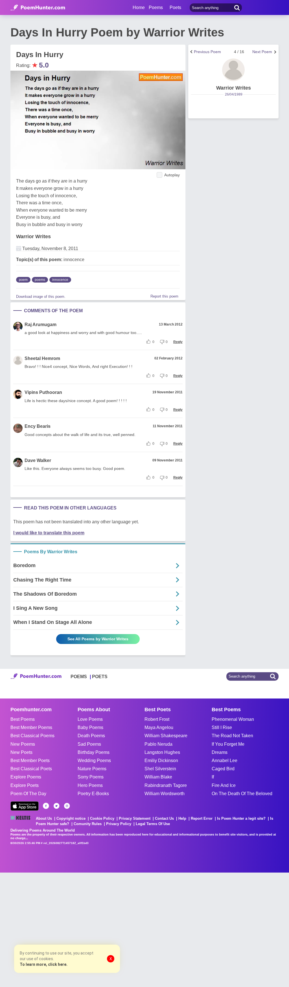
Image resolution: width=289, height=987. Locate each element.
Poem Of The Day (28, 793)
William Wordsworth (164, 793)
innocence (60, 280)
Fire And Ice (224, 785)
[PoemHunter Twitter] (56, 806)
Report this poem (164, 296)
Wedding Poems (94, 760)
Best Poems (22, 719)
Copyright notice (71, 818)
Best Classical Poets (31, 768)
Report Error (202, 818)
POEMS (79, 676)
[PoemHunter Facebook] (46, 806)
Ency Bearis (38, 426)
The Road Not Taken (232, 735)
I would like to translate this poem (48, 532)
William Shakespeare (165, 735)
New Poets (21, 752)
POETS (100, 676)
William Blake (158, 777)
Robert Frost (156, 719)
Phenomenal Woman (233, 719)
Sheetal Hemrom (42, 358)
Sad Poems (89, 744)
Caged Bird (223, 768)
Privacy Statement (134, 818)
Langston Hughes (162, 752)
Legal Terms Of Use (153, 824)
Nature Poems (92, 768)
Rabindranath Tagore (165, 785)
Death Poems (91, 735)
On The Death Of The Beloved (242, 793)
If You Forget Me (228, 744)
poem (23, 280)
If (213, 777)
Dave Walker (38, 460)
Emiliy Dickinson (161, 760)
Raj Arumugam (40, 324)
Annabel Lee (224, 760)
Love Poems (90, 719)
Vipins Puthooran (43, 392)
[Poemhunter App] (24, 806)
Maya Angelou (158, 727)
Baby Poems (90, 727)
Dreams (219, 752)
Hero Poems (90, 785)
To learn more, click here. (43, 964)
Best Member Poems (31, 727)
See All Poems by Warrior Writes (97, 639)
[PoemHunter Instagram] (67, 806)
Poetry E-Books (93, 793)
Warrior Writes (33, 236)
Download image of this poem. (40, 296)
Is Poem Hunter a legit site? (241, 818)
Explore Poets (24, 785)
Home (139, 7)
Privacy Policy (118, 824)
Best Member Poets (30, 760)
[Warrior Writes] (233, 69)
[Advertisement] (84, 929)
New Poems (22, 744)
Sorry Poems (91, 777)
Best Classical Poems (32, 735)
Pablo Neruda (158, 744)
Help (182, 818)
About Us (44, 818)
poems (40, 280)
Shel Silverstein (160, 768)
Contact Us (164, 818)
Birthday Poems (94, 752)
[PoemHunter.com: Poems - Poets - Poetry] (37, 8)
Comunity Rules (88, 824)
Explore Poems (25, 777)
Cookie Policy (102, 818)
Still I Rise (222, 727)
